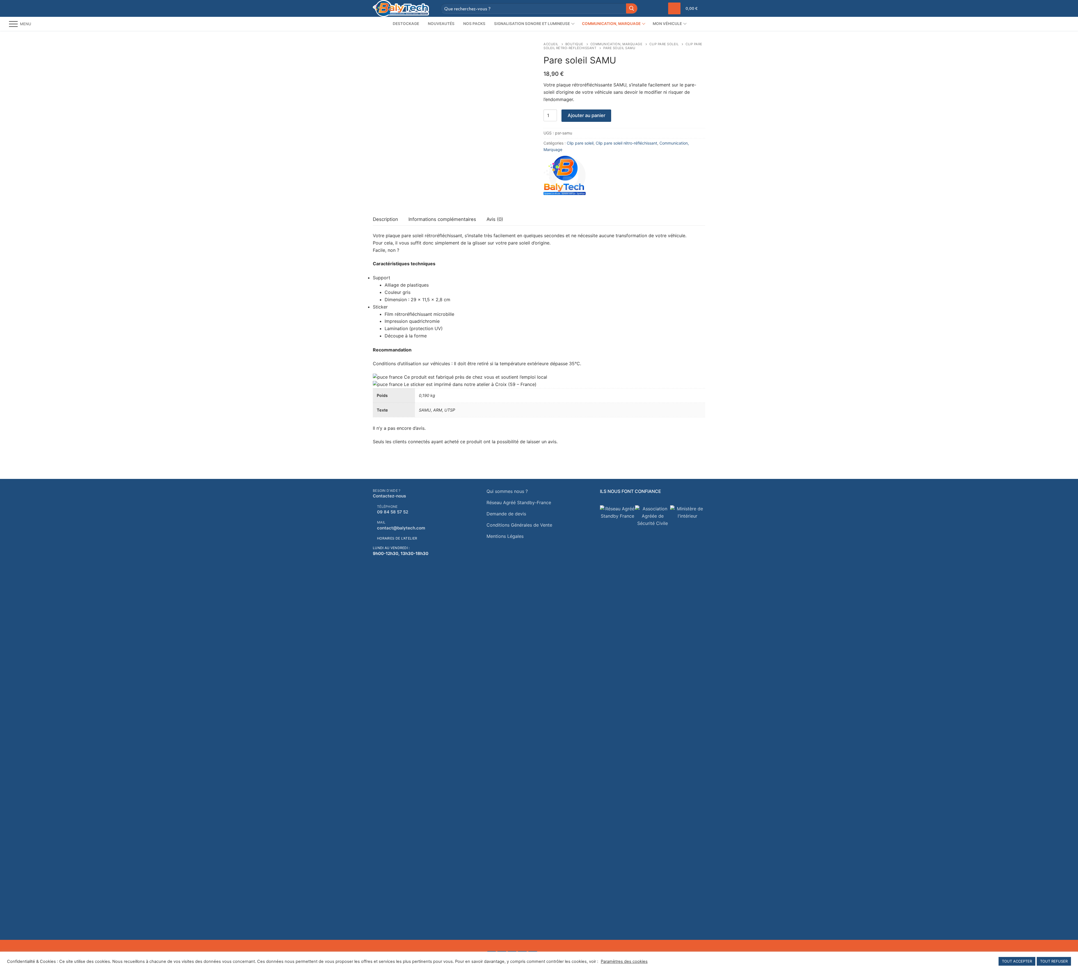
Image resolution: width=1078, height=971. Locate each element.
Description (385, 219)
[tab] (385, 219)
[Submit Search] (631, 8)
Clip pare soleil (664, 44)
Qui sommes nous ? (507, 491)
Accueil (550, 44)
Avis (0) (495, 219)
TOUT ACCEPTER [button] (1017, 961)
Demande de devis (506, 514)
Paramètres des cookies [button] (624, 961)
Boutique (574, 44)
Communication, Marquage (616, 44)
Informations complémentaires (442, 219)
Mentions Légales (505, 536)
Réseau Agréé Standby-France (519, 502)
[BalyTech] (564, 176)
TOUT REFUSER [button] (1054, 961)
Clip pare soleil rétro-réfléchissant (626, 143)
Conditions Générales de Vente (519, 525)
